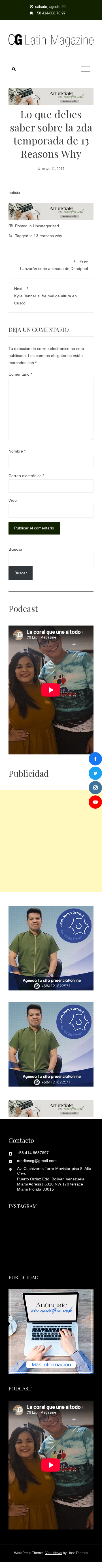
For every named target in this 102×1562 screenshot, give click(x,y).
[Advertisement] (51, 841)
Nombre (17, 451)
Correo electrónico (26, 475)
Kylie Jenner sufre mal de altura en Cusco (45, 295)
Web (12, 500)
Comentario (20, 374)
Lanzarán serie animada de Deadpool (54, 265)
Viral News (53, 1553)
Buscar (15, 549)
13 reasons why (48, 235)
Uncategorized (46, 226)
